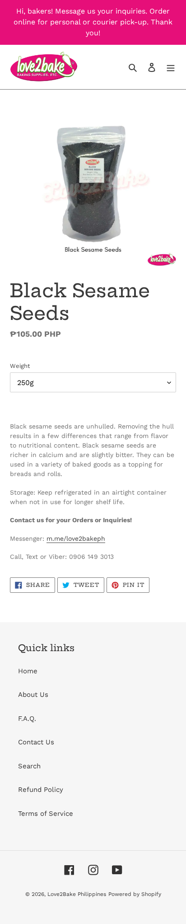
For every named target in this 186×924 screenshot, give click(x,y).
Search (29, 766)
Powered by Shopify (134, 894)
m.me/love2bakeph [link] (75, 538)
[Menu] (170, 67)
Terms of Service (45, 814)
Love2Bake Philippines (76, 894)
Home (27, 671)
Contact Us (36, 742)
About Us (33, 695)
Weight (20, 365)
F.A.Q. (27, 718)
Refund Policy (40, 790)
